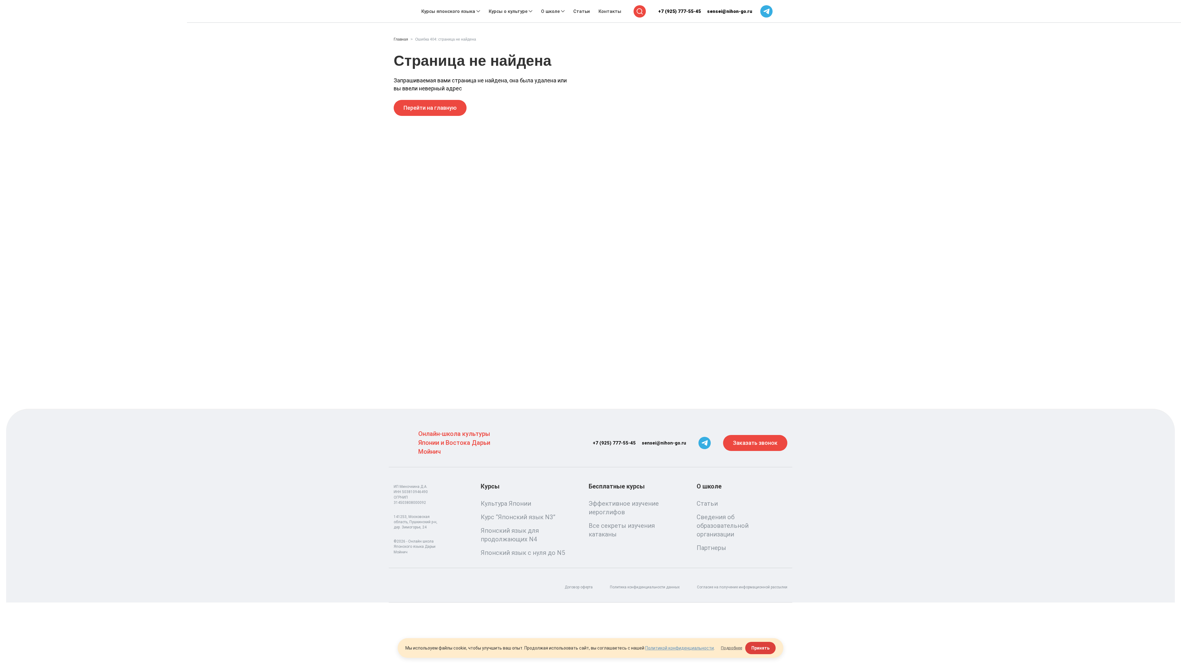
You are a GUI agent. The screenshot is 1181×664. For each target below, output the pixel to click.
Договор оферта (579, 587)
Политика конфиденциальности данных (645, 587)
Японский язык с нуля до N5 (523, 552)
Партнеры (711, 547)
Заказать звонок (755, 443)
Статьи (707, 503)
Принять (760, 648)
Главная (401, 39)
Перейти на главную (430, 108)
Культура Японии (506, 503)
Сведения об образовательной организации (723, 525)
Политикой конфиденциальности (679, 648)
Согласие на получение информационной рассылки (742, 587)
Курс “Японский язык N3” (518, 517)
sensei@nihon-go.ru (729, 11)
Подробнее (731, 648)
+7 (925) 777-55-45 (679, 11)
